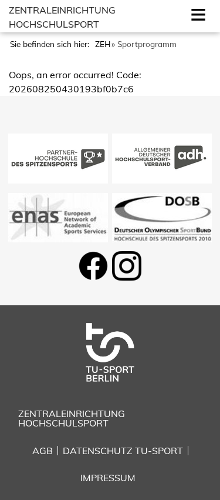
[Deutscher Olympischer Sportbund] (162, 216)
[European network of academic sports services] (58, 216)
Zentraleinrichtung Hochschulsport (71, 418)
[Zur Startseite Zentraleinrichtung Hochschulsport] (110, 351)
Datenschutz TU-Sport (123, 450)
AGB (42, 450)
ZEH (102, 44)
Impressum (108, 477)
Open (196, 13)
